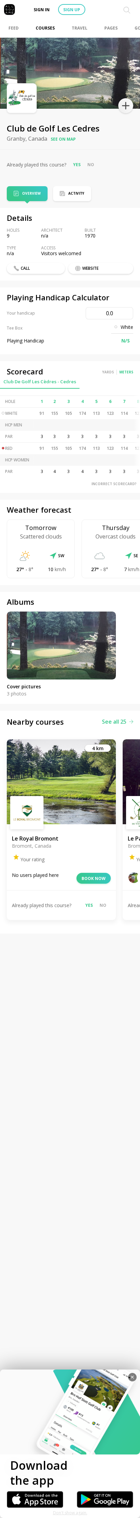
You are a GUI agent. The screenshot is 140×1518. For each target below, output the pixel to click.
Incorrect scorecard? (114, 483)
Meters (126, 372)
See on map (63, 139)
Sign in (42, 10)
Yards (108, 372)
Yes (77, 164)
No (90, 164)
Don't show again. (70, 1513)
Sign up (71, 10)
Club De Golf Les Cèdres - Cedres (39, 381)
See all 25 (114, 721)
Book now (94, 878)
